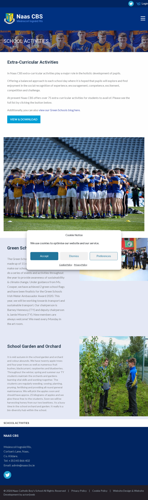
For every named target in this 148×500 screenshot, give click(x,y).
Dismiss (74, 256)
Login (145, 3)
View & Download (23, 119)
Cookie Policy (65, 264)
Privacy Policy (80, 264)
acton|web (29, 494)
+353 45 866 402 (19, 460)
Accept (44, 256)
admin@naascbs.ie (23, 465)
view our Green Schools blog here (59, 110)
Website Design (122, 490)
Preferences (104, 256)
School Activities (16, 422)
